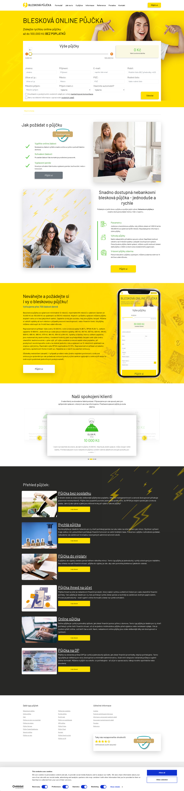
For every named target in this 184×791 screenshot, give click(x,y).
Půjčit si (154, 5)
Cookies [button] (95, 711)
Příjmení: (63, 68)
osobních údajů (67, 97)
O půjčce (79, 5)
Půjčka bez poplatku (74, 493)
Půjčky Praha (62, 726)
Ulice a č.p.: (31, 77)
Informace (90, 5)
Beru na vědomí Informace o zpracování (51, 97)
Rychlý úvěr (61, 717)
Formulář (59, 5)
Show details (115, 787)
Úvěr (24, 717)
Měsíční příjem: (32, 85)
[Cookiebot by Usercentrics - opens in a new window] (18, 786)
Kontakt (60, 732)
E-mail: (97, 68)
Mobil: (130, 68)
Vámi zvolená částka (137, 53)
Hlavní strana (29, 111)
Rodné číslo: (133, 77)
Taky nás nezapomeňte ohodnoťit (110, 737)
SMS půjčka (61, 723)
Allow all (162, 773)
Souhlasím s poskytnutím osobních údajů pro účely (60, 94)
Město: (62, 77)
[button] (39, 438)
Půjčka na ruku (27, 735)
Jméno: (29, 68)
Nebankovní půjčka (28, 711)
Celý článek (74, 509)
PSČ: (95, 77)
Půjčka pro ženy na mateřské (32, 720)
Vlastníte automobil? (103, 85)
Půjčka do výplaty (72, 556)
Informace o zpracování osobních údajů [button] (105, 717)
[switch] (65, 786)
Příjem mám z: (66, 85)
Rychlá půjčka (69, 524)
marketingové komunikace (82, 94)
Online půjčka (69, 619)
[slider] (30, 53)
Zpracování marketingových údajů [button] (103, 720)
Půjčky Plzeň (62, 729)
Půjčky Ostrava (27, 726)
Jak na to (69, 5)
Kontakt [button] (121, 5)
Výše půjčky (69, 46)
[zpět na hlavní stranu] (37, 5)
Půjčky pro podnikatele (65, 720)
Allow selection (162, 780)
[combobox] (109, 72)
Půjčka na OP (68, 650)
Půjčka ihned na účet (75, 587)
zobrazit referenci (88, 459)
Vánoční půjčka (27, 732)
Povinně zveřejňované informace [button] (103, 714)
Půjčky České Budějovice (30, 729)
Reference (101, 5)
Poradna (112, 5)
